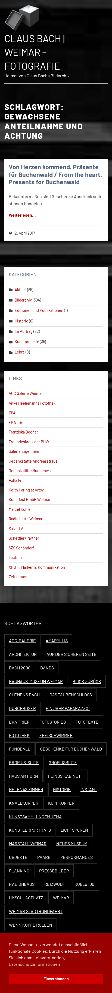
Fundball (19, 748)
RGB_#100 (84, 884)
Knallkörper (23, 803)
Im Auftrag (24, 331)
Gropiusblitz (63, 762)
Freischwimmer (56, 735)
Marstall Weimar (27, 843)
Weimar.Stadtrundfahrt (36, 911)
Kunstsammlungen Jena (35, 816)
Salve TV (16, 528)
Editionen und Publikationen (39, 310)
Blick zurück (87, 681)
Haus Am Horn (23, 776)
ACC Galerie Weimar (26, 393)
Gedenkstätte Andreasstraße (33, 461)
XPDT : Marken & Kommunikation (37, 567)
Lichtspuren (74, 829)
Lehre (20, 352)
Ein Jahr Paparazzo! (68, 708)
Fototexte (87, 721)
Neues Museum (71, 843)
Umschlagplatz (26, 897)
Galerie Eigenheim (24, 451)
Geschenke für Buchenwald (71, 748)
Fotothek (19, 735)
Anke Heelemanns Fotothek (32, 403)
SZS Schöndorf (21, 548)
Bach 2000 (19, 667)
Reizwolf (54, 884)
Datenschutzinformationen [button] (34, 964)
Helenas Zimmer (26, 789)
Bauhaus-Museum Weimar (36, 681)
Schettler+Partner (24, 538)
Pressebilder (54, 870)
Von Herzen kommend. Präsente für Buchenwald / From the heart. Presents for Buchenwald (55, 174)
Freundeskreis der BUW (29, 441)
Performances (76, 857)
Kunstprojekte (27, 341)
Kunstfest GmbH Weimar (29, 499)
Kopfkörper (61, 803)
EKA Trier (17, 422)
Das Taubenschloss (70, 694)
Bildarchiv (23, 300)
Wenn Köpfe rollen (30, 924)
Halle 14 (15, 480)
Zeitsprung (18, 576)
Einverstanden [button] (56, 978)
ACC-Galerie (22, 640)
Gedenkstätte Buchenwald (31, 470)
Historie (21, 321)
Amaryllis (57, 640)
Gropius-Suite (24, 762)
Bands (47, 667)
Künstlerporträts (30, 829)
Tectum (15, 557)
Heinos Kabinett (65, 776)
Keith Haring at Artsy (26, 490)
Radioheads (22, 884)
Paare (44, 857)
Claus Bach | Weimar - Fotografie (34, 52)
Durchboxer (22, 708)
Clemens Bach (24, 694)
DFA (12, 412)
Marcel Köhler (20, 509)
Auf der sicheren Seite (71, 654)
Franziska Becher (23, 432)
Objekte (18, 857)
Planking (19, 870)
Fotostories (52, 721)
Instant (88, 789)
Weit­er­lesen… (22, 214)
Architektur (23, 654)
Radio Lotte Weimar (25, 519)
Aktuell (20, 289)
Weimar (61, 897)
